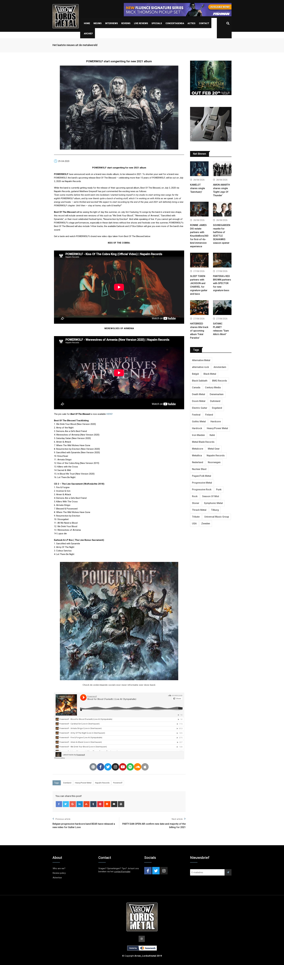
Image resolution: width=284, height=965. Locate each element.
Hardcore (215, 421)
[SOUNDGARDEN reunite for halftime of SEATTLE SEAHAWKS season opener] (222, 209)
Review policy (59, 873)
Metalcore (197, 448)
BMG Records (219, 380)
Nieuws (97, 23)
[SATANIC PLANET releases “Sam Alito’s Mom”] (222, 308)
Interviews (111, 23)
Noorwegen (214, 462)
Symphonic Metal (213, 503)
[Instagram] (115, 767)
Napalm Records (102, 783)
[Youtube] (122, 767)
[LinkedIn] (79, 804)
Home (87, 23)
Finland (209, 414)
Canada (196, 387)
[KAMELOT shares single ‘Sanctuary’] (199, 169)
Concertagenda (175, 23)
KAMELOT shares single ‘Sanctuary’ (197, 188)
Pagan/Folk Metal (201, 476)
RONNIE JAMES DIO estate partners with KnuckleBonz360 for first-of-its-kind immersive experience (199, 236)
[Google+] (73, 804)
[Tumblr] (93, 804)
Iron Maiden (198, 435)
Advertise (57, 877)
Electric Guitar (199, 407)
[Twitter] (108, 767)
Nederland (197, 462)
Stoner (195, 503)
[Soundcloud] (137, 767)
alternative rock (200, 367)
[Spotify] (130, 767)
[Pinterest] (100, 804)
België (195, 373)
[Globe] (93, 767)
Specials (156, 23)
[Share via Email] (114, 804)
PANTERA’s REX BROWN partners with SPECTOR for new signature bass (222, 283)
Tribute (196, 516)
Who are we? (59, 868)
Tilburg (215, 510)
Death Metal (198, 394)
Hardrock (197, 428)
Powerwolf (117, 783)
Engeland (217, 407)
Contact (204, 23)
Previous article (62, 819)
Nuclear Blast (199, 469)
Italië (212, 435)
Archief (88, 33)
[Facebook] (100, 767)
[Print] (121, 804)
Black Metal (210, 373)
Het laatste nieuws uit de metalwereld (75, 45)
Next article (177, 819)
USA (194, 523)
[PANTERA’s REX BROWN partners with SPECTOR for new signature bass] (222, 260)
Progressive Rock (201, 489)
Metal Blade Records (203, 442)
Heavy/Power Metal (83, 783)
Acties (191, 23)
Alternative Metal (201, 360)
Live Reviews (141, 23)
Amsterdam (220, 367)
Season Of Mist (210, 496)
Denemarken (217, 394)
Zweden (205, 523)
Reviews (125, 23)
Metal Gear (214, 448)
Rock (194, 496)
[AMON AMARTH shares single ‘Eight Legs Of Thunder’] (222, 169)
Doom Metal (198, 401)
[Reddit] (107, 804)
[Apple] (145, 767)
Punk (218, 489)
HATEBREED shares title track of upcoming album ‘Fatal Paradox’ (199, 330)
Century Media (213, 387)
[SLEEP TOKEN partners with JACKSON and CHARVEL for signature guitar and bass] (199, 260)
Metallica (197, 455)
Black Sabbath (199, 380)
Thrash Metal (199, 510)
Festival (196, 414)
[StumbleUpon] (86, 804)
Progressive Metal (202, 482)
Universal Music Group (216, 516)
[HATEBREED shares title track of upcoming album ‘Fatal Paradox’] (199, 308)
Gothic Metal (199, 421)
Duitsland (67, 783)
